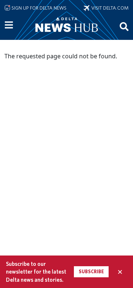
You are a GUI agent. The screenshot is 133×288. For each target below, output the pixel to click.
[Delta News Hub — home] (66, 35)
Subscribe (91, 271)
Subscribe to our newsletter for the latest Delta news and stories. (36, 271)
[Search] (124, 26)
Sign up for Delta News (38, 8)
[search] (124, 26)
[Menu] (9, 25)
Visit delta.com (109, 8)
